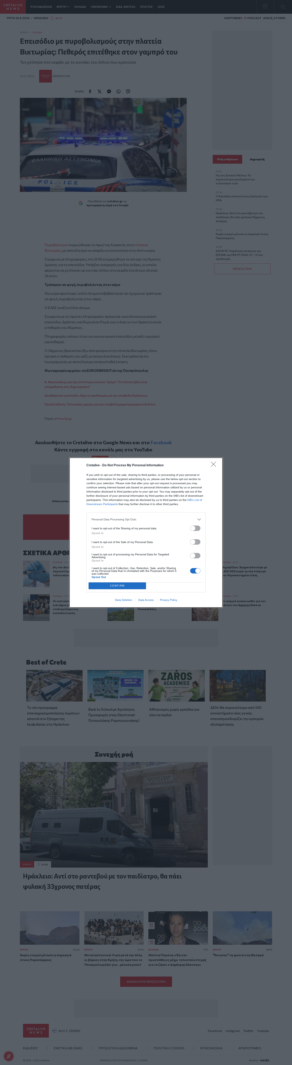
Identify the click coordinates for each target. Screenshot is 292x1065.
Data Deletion (123, 599)
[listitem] (146, 519)
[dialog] (146, 532)
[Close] (215, 465)
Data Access (146, 599)
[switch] (195, 528)
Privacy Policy (168, 599)
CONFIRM (117, 585)
